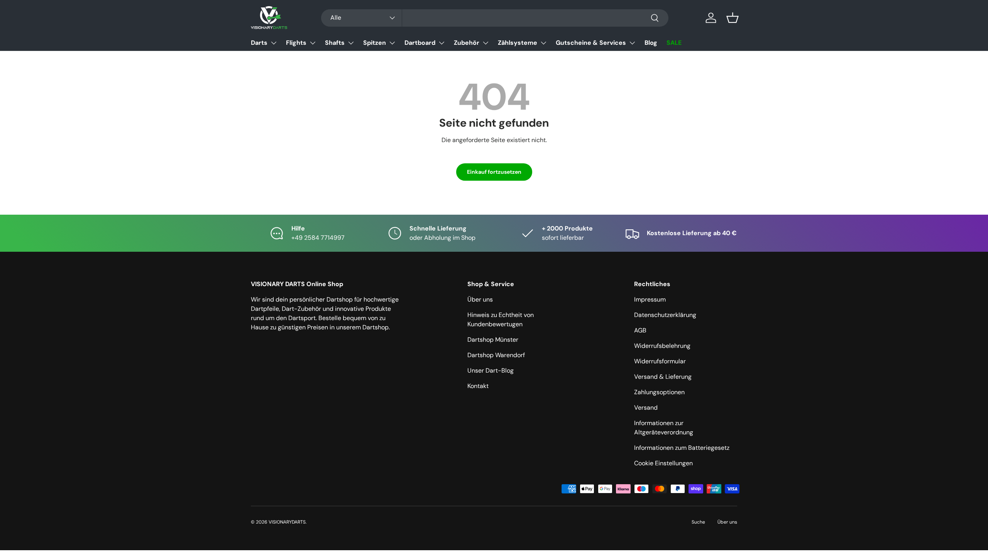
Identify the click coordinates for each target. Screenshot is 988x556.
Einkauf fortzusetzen (494, 171)
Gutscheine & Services (591, 43)
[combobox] (494, 18)
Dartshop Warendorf (496, 355)
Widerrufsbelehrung (662, 346)
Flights (296, 43)
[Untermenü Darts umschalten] (273, 42)
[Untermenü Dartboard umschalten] (441, 42)
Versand (646, 407)
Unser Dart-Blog (490, 370)
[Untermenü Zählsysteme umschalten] (543, 42)
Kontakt (478, 386)
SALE (674, 43)
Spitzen (374, 43)
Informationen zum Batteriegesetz (681, 448)
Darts (259, 43)
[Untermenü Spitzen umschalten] (392, 42)
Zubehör (466, 43)
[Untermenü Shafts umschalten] (350, 42)
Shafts (335, 43)
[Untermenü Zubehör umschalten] (485, 42)
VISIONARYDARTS (287, 522)
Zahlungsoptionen (659, 392)
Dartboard (419, 43)
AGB (640, 330)
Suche (698, 522)
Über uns (480, 299)
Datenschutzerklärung (665, 315)
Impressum (650, 299)
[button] (732, 17)
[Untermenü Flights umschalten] (312, 42)
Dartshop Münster (492, 340)
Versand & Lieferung (663, 377)
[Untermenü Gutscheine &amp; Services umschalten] (632, 42)
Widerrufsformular (660, 361)
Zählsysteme (517, 43)
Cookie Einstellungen (663, 463)
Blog (651, 43)
